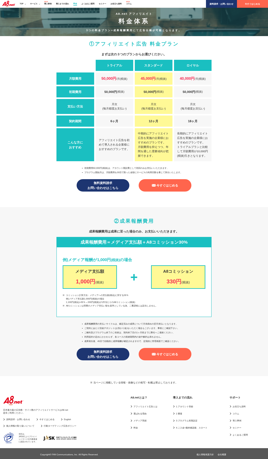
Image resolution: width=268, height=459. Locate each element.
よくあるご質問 (87, 4)
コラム (129, 4)
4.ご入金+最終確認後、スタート (191, 427)
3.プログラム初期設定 (186, 420)
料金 (75, 3)
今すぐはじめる (252, 4)
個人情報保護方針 (205, 454)
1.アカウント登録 (184, 406)
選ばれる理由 (140, 413)
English (67, 419)
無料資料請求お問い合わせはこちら (102, 185)
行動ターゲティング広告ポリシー (60, 426)
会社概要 (222, 454)
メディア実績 (140, 420)
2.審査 (179, 413)
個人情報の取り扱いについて (20, 426)
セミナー (102, 4)
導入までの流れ (62, 4)
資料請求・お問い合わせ (221, 4)
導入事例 (48, 4)
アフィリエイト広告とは (145, 406)
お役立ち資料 (116, 4)
